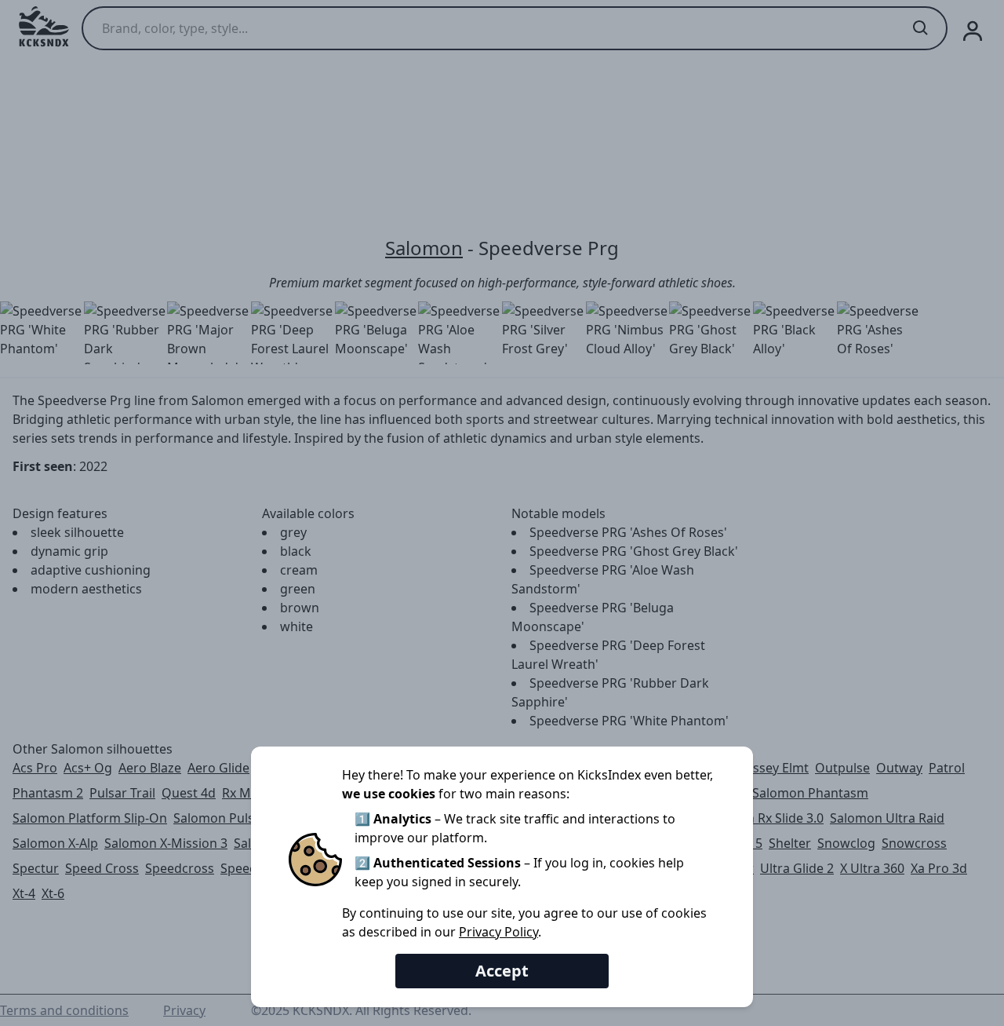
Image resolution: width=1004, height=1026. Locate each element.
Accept (502, 970)
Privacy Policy (498, 931)
